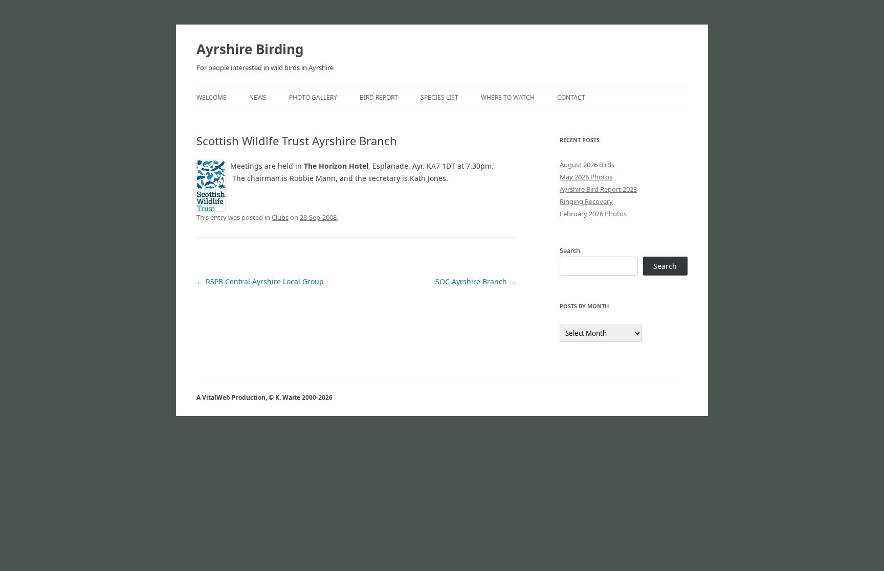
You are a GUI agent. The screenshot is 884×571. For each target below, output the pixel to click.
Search (570, 250)
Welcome (211, 97)
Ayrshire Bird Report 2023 (598, 189)
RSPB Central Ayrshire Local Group (260, 281)
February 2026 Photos (593, 213)
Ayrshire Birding (249, 49)
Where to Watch (508, 97)
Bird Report (379, 97)
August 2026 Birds (587, 164)
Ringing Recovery (586, 201)
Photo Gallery (313, 97)
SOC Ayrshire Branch (475, 281)
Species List (439, 97)
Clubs (280, 217)
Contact (571, 97)
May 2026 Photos (586, 176)
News (258, 97)
